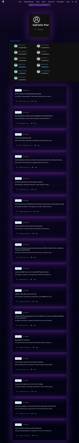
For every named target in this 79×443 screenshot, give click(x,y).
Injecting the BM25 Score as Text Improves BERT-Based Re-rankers (32, 272)
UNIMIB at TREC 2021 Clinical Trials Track (25, 294)
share (35, 101)
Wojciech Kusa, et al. (25, 167)
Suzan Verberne (45, 45)
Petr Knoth (43, 51)
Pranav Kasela (21, 77)
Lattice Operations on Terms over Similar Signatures (28, 428)
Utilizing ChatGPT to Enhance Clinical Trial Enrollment (28, 226)
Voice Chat (51, 2)
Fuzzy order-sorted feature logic (23, 138)
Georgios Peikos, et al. (25, 233)
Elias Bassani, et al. (24, 123)
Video (38, 2)
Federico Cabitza (22, 70)
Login (68, 2)
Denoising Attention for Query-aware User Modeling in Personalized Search (34, 116)
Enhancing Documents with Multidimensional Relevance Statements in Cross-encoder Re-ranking (39, 204)
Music (44, 2)
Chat (20, 2)
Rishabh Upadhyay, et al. (26, 211)
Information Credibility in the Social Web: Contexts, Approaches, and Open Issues (35, 406)
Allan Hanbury (21, 45)
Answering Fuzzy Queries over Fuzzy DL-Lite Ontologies (29, 384)
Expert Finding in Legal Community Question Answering (29, 362)
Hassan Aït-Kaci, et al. (25, 435)
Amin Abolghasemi (45, 70)
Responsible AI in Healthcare (22, 340)
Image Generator (29, 2)
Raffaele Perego (22, 58)
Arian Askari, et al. (24, 257)
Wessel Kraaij (21, 64)
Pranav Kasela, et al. (24, 101)
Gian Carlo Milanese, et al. (26, 145)
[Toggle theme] (72, 2)
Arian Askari (44, 58)
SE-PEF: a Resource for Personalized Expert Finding (28, 94)
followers (40, 29)
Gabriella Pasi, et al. (24, 391)
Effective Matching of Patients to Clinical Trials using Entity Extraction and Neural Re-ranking (38, 160)
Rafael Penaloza (22, 51)
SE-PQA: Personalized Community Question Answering (29, 182)
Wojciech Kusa (44, 64)
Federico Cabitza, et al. (25, 347)
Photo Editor (60, 2)
